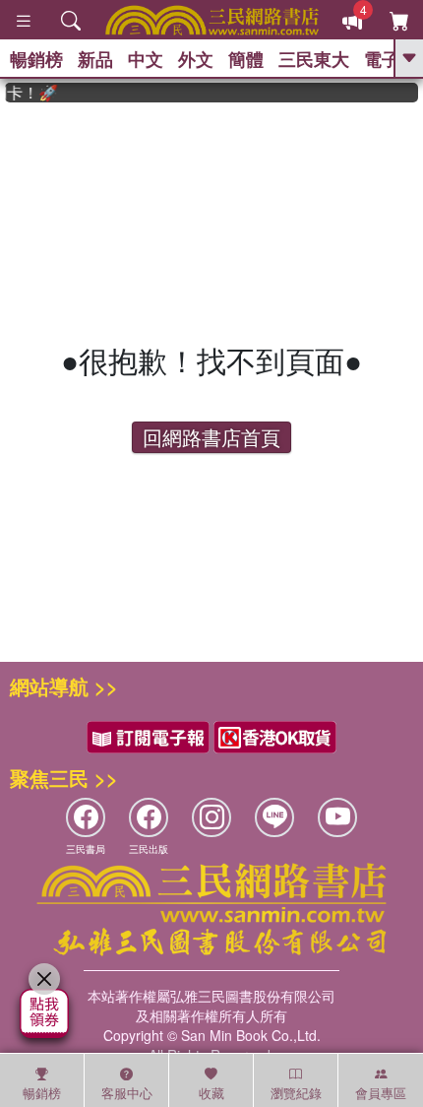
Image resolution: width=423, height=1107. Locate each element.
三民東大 (313, 59)
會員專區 (380, 1092)
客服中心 (126, 1092)
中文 (145, 59)
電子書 (390, 59)
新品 (95, 59)
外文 (195, 59)
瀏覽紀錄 (296, 1092)
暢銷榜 (36, 59)
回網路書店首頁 (211, 437)
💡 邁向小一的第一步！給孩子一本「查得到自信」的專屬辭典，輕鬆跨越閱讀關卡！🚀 (28, 92)
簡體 (246, 59)
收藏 (211, 1092)
